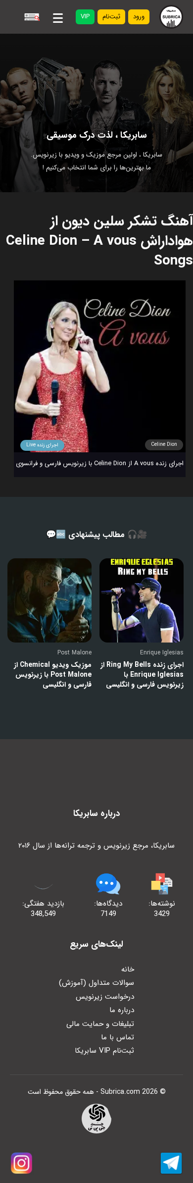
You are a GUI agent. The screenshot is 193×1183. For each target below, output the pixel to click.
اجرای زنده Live (42, 445)
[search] (32, 17)
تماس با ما (117, 1037)
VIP (85, 16)
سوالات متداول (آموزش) (96, 983)
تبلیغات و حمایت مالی (100, 1024)
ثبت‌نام (111, 16)
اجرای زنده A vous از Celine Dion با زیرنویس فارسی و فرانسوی (100, 463)
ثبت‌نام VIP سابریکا (104, 1051)
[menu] (58, 16)
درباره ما (121, 1010)
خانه (127, 969)
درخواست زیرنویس (105, 997)
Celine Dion (164, 444)
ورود (139, 16)
